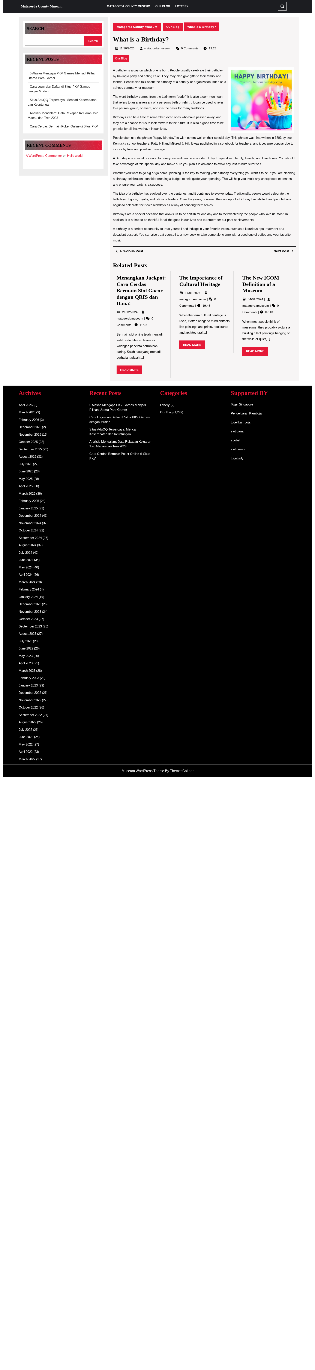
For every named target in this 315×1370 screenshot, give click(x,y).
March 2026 (27, 412)
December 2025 (30, 427)
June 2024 (26, 560)
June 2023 (26, 648)
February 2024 (29, 589)
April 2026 (26, 405)
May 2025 (26, 479)
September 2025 (30, 449)
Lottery (181, 6)
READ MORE (131, 371)
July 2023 (25, 641)
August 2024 (27, 545)
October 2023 (28, 619)
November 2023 (30, 611)
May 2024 (26, 567)
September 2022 (30, 715)
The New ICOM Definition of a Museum (260, 284)
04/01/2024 (256, 299)
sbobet (235, 440)
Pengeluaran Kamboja (246, 413)
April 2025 (26, 486)
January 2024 (28, 597)
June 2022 (26, 737)
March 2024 (27, 582)
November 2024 (30, 523)
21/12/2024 (130, 312)
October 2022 (28, 707)
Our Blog (162, 6)
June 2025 (26, 471)
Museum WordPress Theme (143, 771)
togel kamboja (240, 422)
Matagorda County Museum (41, 6)
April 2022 (26, 751)
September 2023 (30, 626)
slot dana (237, 431)
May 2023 (26, 656)
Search (35, 28)
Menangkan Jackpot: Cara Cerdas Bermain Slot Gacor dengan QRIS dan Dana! (141, 290)
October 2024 (28, 530)
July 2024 (25, 552)
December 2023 (30, 604)
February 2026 (29, 420)
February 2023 (29, 678)
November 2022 (30, 700)
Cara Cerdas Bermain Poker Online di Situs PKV (64, 126)
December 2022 (30, 692)
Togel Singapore (242, 404)
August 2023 (27, 633)
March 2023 (27, 670)
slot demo (237, 449)
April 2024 (26, 574)
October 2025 (28, 442)
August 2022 (27, 722)
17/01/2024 (193, 292)
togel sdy (237, 458)
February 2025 (29, 501)
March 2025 (27, 493)
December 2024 (30, 515)
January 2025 (28, 508)
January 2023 (28, 685)
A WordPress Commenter (44, 155)
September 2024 (30, 538)
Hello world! (75, 155)
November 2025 (30, 434)
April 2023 (26, 663)
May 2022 (26, 744)
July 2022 (25, 729)
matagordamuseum (157, 48)
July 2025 (25, 464)
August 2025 (27, 456)
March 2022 (27, 759)
